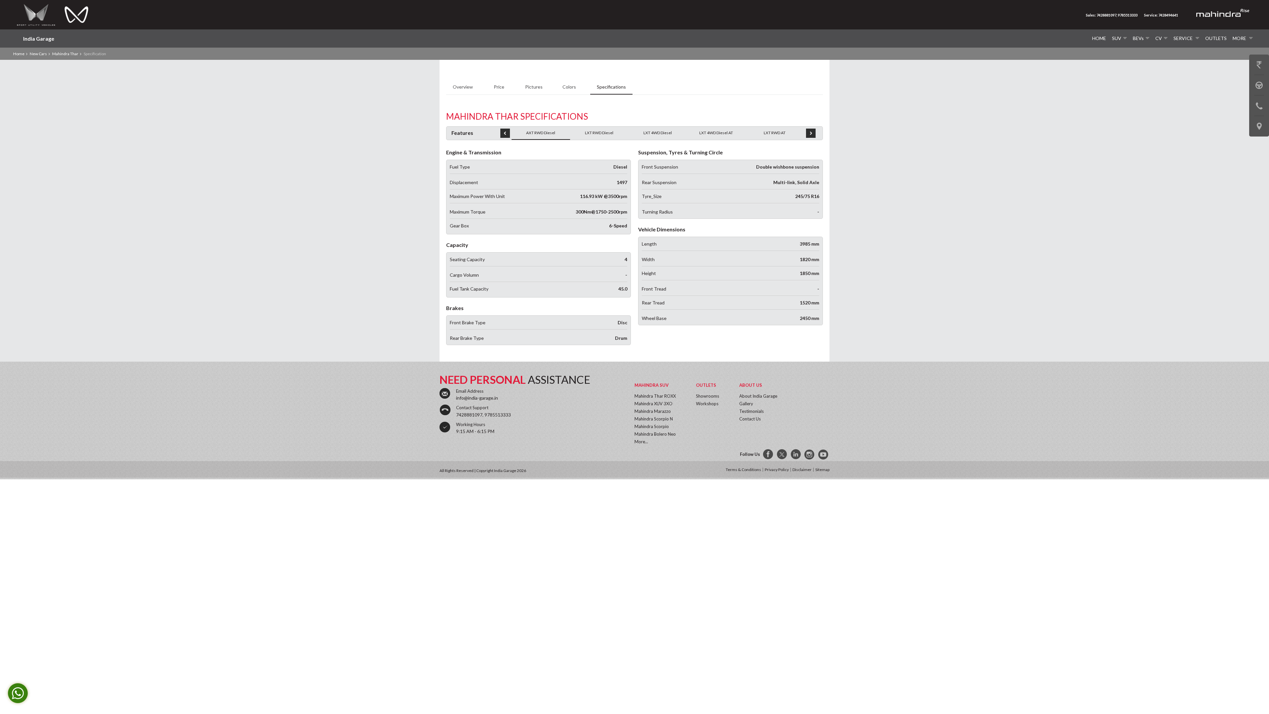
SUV (1116, 38)
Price (499, 87)
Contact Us (750, 418)
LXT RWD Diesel (599, 132)
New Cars (38, 53)
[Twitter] (782, 454)
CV (1158, 38)
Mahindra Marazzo (652, 411)
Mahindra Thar (65, 53)
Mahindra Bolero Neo (655, 434)
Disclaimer (802, 469)
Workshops (707, 403)
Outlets (1216, 38)
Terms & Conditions (743, 469)
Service (1183, 38)
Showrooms (707, 396)
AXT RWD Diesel (540, 132)
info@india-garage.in (477, 398)
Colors (569, 87)
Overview (463, 87)
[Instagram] (810, 454)
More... (641, 441)
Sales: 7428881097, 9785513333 (1111, 15)
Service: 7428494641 (1161, 15)
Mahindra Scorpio (651, 426)
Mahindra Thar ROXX (655, 396)
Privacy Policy (777, 469)
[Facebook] (768, 454)
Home (1099, 38)
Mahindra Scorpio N (653, 418)
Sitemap (822, 469)
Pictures (534, 87)
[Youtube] (823, 454)
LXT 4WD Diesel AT (716, 132)
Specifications (611, 87)
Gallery (746, 403)
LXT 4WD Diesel (657, 132)
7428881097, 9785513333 (483, 414)
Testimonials (751, 411)
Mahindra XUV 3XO (653, 403)
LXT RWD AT (775, 132)
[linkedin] (796, 454)
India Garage (38, 38)
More (1240, 38)
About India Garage (758, 396)
